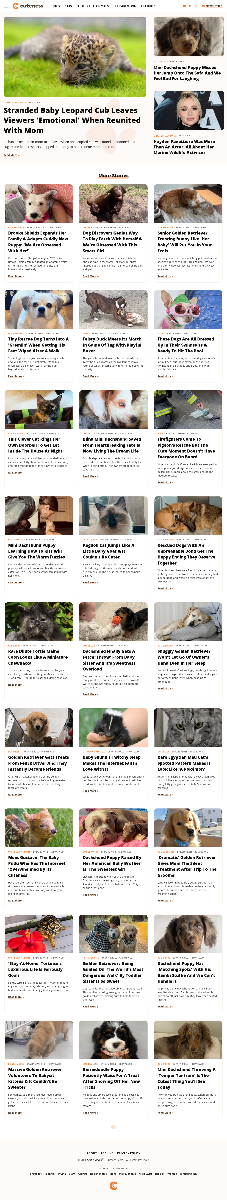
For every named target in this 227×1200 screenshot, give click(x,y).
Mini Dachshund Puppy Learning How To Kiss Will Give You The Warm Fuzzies (36, 551)
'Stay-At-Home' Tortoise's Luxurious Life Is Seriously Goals (35, 969)
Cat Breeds (14, 645)
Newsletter (214, 6)
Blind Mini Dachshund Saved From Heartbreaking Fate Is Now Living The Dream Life (112, 445)
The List (159, 1173)
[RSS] (196, 6)
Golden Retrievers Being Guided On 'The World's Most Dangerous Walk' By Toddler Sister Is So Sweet (113, 972)
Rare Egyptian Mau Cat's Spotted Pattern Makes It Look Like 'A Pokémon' (184, 763)
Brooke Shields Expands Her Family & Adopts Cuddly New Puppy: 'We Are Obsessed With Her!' (38, 242)
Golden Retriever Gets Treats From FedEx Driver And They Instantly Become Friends (38, 763)
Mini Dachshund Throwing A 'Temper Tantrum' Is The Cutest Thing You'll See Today (186, 1078)
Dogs (56, 6)
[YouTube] (184, 6)
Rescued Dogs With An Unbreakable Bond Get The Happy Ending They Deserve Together (186, 554)
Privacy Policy (128, 1153)
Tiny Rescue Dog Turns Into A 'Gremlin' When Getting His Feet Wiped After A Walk (38, 345)
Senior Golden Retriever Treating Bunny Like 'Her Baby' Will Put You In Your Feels (184, 242)
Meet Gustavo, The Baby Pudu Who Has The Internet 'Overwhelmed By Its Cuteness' (37, 866)
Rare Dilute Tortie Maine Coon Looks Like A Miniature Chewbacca (38, 657)
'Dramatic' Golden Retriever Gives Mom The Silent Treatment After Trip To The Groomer (187, 866)
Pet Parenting (125, 6)
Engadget (35, 1173)
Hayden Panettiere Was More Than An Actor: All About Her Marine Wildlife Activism (184, 147)
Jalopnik (50, 1173)
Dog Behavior (90, 227)
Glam (72, 1173)
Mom (113, 1173)
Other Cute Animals (93, 6)
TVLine (62, 1173)
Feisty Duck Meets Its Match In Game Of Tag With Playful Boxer (112, 345)
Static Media (94, 1160)
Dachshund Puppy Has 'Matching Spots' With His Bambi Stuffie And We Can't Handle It (186, 972)
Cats (68, 6)
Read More (10, 155)
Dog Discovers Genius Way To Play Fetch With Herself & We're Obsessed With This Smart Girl (112, 242)
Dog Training (16, 539)
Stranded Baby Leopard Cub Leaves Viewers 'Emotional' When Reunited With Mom (72, 120)
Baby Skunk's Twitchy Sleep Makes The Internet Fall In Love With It (112, 763)
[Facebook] (179, 6)
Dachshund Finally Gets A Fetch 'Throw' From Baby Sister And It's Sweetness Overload (109, 660)
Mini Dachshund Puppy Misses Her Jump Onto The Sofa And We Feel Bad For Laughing (187, 73)
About (92, 1153)
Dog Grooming (16, 333)
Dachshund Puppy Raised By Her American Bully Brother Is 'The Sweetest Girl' (112, 863)
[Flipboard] (190, 6)
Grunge (82, 1173)
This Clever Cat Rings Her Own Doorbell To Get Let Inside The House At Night (35, 445)
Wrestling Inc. (188, 1173)
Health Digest (98, 1173)
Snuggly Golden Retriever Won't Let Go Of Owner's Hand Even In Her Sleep (184, 657)
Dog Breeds (160, 61)
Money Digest (127, 1173)
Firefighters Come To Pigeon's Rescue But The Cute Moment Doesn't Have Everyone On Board (186, 448)
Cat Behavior (15, 433)
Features (148, 6)
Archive (107, 1153)
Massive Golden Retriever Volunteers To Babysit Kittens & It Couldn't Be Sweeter (35, 1078)
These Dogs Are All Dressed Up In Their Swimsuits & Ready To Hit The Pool (185, 345)
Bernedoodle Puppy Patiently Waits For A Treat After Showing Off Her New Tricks (111, 1078)
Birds (86, 333)
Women (172, 1173)
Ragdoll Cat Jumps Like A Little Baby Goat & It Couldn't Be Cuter (108, 551)
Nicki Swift (145, 1173)
